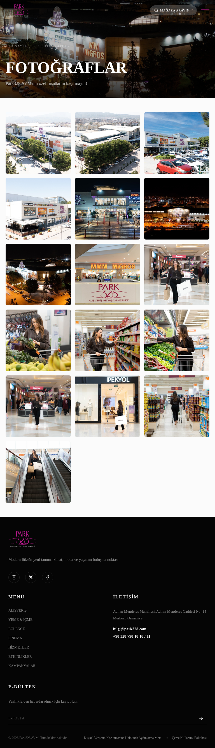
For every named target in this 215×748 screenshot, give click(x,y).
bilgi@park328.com (129, 629)
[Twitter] (30, 577)
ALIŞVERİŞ (17, 610)
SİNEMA (15, 638)
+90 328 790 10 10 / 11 (131, 636)
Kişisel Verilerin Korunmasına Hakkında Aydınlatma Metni (123, 738)
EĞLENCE (16, 629)
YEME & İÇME (20, 620)
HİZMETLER (18, 647)
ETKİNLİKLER (20, 657)
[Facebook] (47, 577)
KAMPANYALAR (22, 666)
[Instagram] (14, 577)
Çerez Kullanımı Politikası (189, 738)
